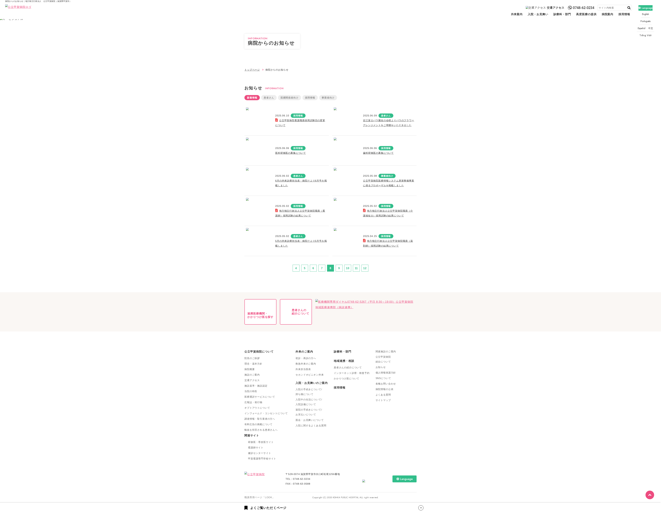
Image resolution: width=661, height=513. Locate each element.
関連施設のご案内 (386, 351)
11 (356, 268)
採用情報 (624, 14)
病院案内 (607, 14)
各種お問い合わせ (386, 383)
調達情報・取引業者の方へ (259, 418)
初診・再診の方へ (306, 358)
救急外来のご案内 (306, 363)
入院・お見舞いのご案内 (312, 382)
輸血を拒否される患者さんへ (261, 429)
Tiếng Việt (645, 35)
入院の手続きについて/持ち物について (309, 392)
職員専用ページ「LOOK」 (259, 497)
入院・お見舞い (538, 14)
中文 (650, 28)
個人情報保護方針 (386, 372)
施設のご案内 (252, 374)
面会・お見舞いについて (310, 420)
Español (641, 28)
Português (645, 21)
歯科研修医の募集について (378, 153)
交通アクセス (555, 7)
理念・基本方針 (253, 363)
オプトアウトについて (257, 407)
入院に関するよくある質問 (311, 425)
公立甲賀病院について (259, 351)
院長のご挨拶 (252, 358)
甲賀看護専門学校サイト (262, 458)
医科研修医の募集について (290, 153)
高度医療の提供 (586, 14)
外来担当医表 (303, 369)
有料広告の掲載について (258, 424)
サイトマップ (383, 400)
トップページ (252, 69)
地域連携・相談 (344, 360)
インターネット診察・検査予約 (352, 373)
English (645, 14)
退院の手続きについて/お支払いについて (309, 412)
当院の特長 (250, 391)
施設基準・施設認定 (255, 385)
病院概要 (249, 369)
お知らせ (381, 367)
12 (365, 268)
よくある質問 (383, 394)
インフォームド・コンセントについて (266, 413)
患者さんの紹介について (348, 367)
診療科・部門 (562, 14)
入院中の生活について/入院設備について (309, 402)
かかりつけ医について (346, 378)
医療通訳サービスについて (259, 396)
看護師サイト (255, 447)
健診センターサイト (259, 453)
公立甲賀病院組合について (383, 359)
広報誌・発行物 (253, 402)
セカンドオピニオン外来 (310, 374)
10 (347, 268)
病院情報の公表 (385, 389)
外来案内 (517, 14)
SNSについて (383, 378)
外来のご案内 (304, 351)
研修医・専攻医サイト (261, 442)
